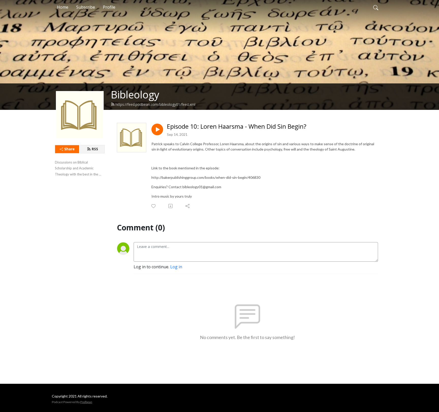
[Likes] (154, 206)
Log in (176, 267)
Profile (109, 7)
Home (62, 7)
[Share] (188, 206)
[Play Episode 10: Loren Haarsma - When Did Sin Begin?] (157, 129)
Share (69, 148)
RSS (95, 148)
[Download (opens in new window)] (171, 206)
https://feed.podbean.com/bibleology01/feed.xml (155, 104)
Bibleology (135, 94)
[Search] (375, 7)
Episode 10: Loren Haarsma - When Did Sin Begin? (236, 126)
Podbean (86, 402)
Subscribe (85, 7)
